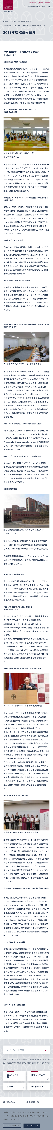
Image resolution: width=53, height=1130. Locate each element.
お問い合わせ (11, 1102)
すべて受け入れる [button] (31, 1125)
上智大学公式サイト (33, 6)
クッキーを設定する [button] (12, 1125)
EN (49, 6)
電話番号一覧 (34, 1102)
